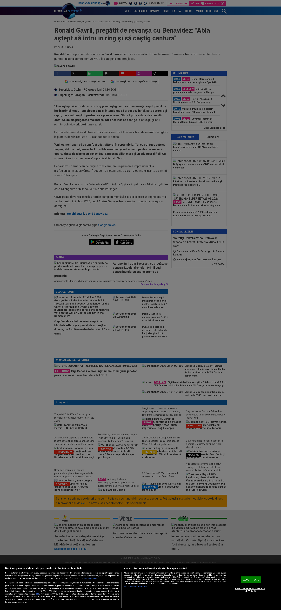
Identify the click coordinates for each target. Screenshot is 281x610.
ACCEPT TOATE (251, 580)
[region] (140, 586)
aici (37, 594)
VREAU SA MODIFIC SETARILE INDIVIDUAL (250, 589)
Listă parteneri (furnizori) (135, 586)
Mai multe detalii (91, 578)
